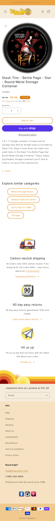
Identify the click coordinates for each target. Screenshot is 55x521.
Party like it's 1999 (21, 207)
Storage (15, 215)
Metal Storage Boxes (22, 191)
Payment (9, 425)
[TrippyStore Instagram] (27, 496)
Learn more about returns (26, 319)
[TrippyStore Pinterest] (33, 496)
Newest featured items (23, 199)
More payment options (28, 135)
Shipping (9, 101)
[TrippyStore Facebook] (21, 496)
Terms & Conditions (14, 449)
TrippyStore (31, 518)
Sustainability (33, 271)
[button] (5, 12)
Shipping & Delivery (25, 276)
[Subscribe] (47, 395)
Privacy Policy (12, 455)
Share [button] (8, 171)
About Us (9, 431)
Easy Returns (11, 443)
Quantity (5, 105)
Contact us (25, 362)
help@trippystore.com (16, 471)
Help (7, 413)
